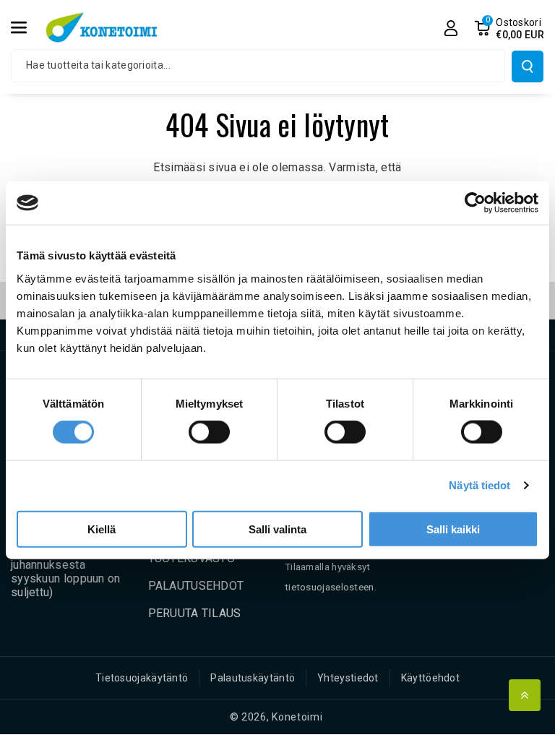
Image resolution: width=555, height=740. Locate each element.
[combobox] (258, 66)
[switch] (209, 432)
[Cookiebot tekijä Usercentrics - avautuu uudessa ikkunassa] (475, 203)
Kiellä (101, 528)
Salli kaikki (453, 528)
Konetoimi (297, 717)
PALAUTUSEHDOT (196, 586)
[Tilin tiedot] (451, 28)
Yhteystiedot (348, 678)
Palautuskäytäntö (252, 678)
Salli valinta (277, 528)
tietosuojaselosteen (329, 587)
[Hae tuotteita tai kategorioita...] (527, 66)
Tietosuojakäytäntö (141, 678)
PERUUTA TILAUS (194, 613)
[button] (27, 27)
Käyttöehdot (430, 678)
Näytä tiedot (479, 485)
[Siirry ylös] (525, 695)
